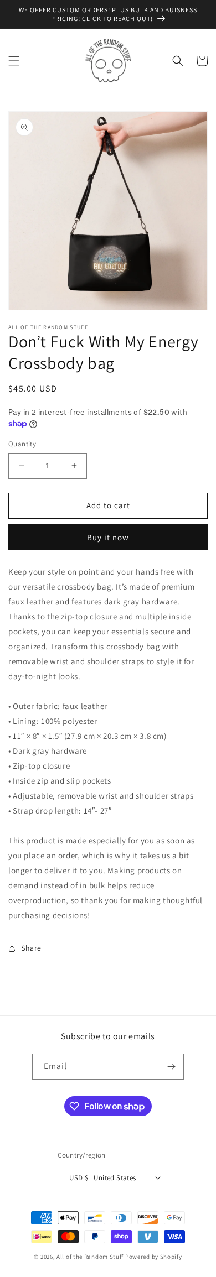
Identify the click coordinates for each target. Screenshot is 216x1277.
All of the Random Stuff (90, 1256)
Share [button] (31, 948)
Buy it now (108, 537)
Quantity (22, 444)
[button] (14, 61)
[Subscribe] (171, 1067)
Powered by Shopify (153, 1256)
